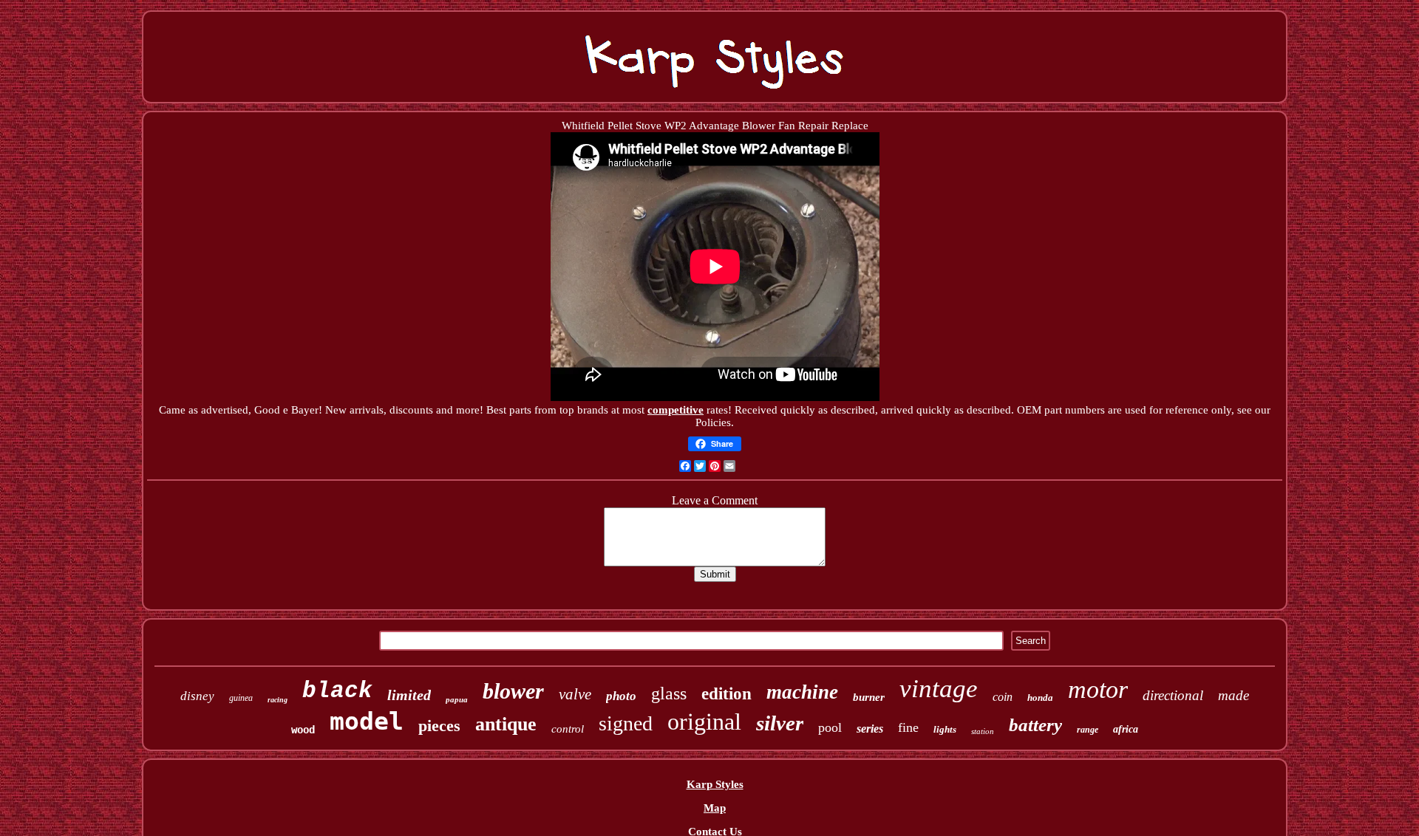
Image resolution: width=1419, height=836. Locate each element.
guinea (241, 698)
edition (726, 694)
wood (303, 730)
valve (575, 694)
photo (621, 696)
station (982, 731)
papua (457, 699)
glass (669, 693)
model (367, 721)
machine (802, 692)
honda (1040, 697)
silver (779, 723)
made (1233, 695)
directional (1173, 695)
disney (197, 696)
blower (513, 691)
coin (1003, 697)
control (567, 729)
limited (409, 695)
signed (626, 723)
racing (277, 700)
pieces (439, 725)
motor (1098, 689)
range (1087, 729)
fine (908, 727)
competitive (675, 410)
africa (1125, 729)
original (704, 721)
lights (944, 729)
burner (869, 697)
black (337, 691)
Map (715, 808)
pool (830, 727)
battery (1035, 725)
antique (506, 724)
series (870, 728)
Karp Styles (715, 784)
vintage (938, 688)
